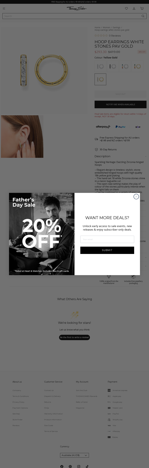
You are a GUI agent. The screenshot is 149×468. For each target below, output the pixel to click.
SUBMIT (107, 250)
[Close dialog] (136, 196)
